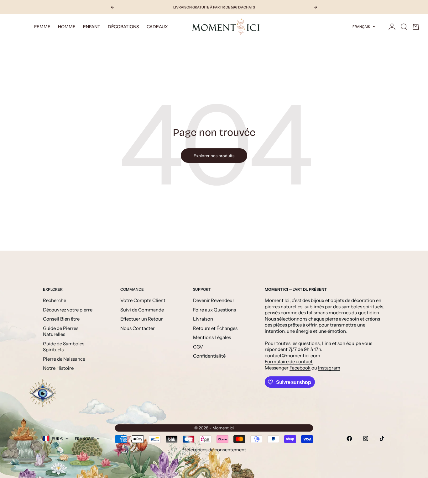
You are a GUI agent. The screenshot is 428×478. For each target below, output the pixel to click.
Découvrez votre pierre (67, 310)
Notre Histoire (58, 368)
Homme (67, 26)
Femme (42, 26)
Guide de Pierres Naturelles (60, 331)
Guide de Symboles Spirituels (63, 347)
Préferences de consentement (213, 450)
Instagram (329, 368)
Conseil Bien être (61, 319)
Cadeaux (157, 26)
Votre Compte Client (142, 300)
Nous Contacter (137, 328)
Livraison (203, 319)
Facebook (300, 368)
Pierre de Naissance (64, 359)
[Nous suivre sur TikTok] (382, 438)
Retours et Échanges (215, 328)
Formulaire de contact (289, 361)
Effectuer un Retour (141, 319)
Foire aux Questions (214, 310)
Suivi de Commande (142, 310)
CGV (198, 347)
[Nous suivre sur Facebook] (349, 438)
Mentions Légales (212, 337)
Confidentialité (209, 356)
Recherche (54, 300)
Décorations (123, 26)
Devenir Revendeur (213, 300)
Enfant (91, 26)
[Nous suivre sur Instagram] (366, 438)
